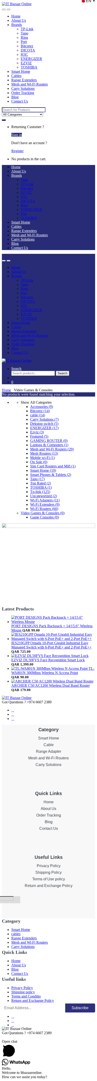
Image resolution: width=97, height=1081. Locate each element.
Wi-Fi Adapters (45, 500)
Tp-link (40, 492)
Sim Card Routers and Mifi (53, 466)
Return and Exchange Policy (49, 886)
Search (16, 369)
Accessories (41, 407)
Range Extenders (24, 80)
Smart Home (20, 71)
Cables (16, 76)
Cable (49, 745)
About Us (18, 20)
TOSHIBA (29, 67)
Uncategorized (43, 496)
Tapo (24, 33)
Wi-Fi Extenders (45, 504)
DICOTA (28, 50)
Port (24, 42)
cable (37, 415)
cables (15, 934)
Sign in (16, 135)
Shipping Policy (48, 872)
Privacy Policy (49, 866)
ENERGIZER (31, 59)
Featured (39, 436)
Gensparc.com (12, 914)
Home (15, 16)
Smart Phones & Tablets (50, 475)
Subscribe (80, 1008)
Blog (15, 97)
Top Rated (40, 483)
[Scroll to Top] (3, 1037)
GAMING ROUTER (49, 441)
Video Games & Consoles (43, 513)
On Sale (38, 462)
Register (17, 151)
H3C (24, 54)
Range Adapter (48, 751)
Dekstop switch (44, 424)
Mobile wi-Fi (42, 458)
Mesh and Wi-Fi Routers (29, 84)
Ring (24, 37)
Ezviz (37, 432)
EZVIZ (26, 63)
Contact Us (19, 101)
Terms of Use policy (48, 879)
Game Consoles (44, 517)
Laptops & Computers (49, 445)
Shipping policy (23, 992)
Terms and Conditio (26, 996)
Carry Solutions (23, 88)
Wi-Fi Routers (44, 509)
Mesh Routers (44, 453)
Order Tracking (22, 93)
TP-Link (27, 29)
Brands (16, 25)
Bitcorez (27, 46)
